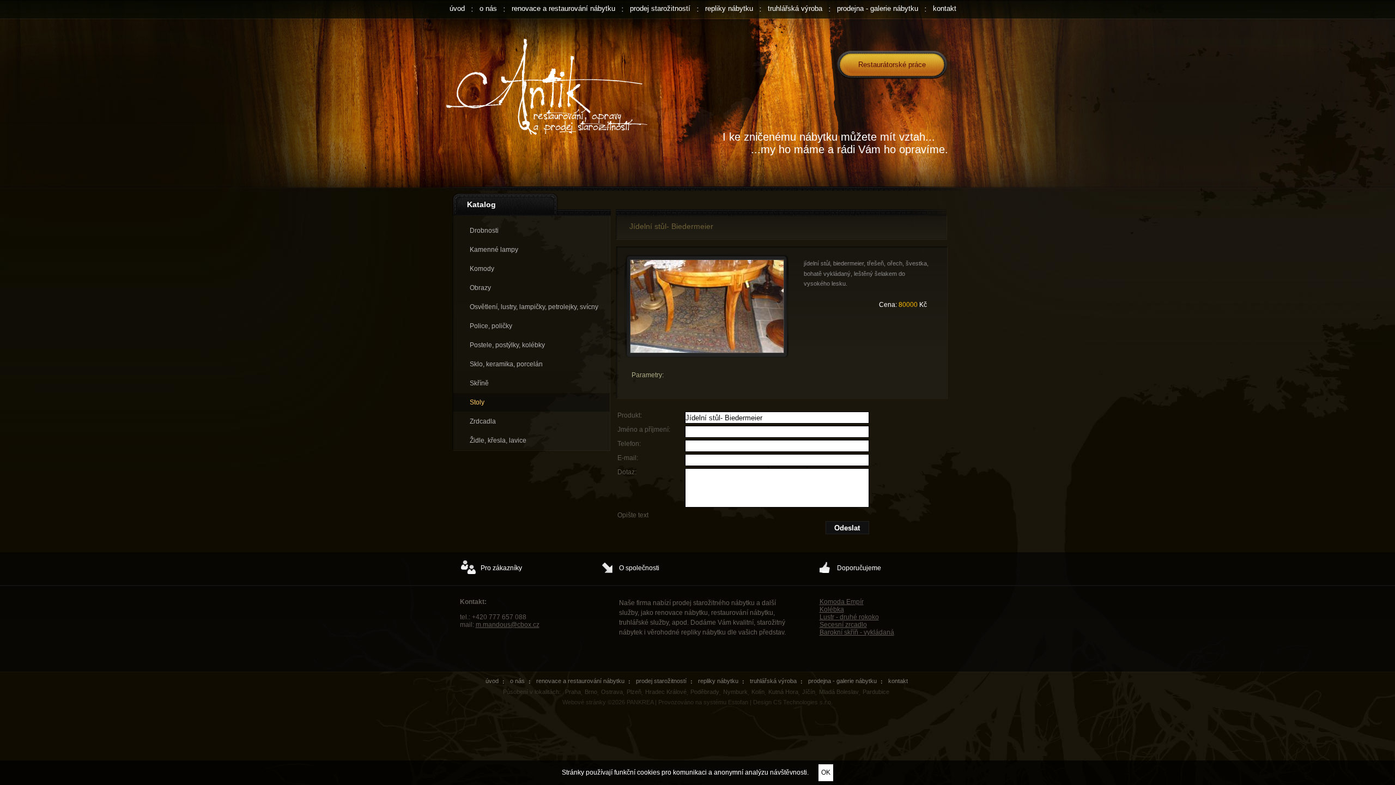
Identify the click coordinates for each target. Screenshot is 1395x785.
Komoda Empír (842, 602)
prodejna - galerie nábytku (877, 8)
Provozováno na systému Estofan (703, 702)
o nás (488, 8)
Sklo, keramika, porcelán (506, 364)
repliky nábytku (729, 8)
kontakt (944, 8)
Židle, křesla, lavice (498, 440)
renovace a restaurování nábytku (563, 8)
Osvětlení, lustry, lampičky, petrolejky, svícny (534, 307)
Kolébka (832, 609)
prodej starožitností (660, 8)
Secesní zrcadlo (843, 625)
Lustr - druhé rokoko (849, 617)
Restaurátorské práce (892, 65)
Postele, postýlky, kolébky (507, 345)
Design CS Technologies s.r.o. (793, 702)
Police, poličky (491, 326)
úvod (457, 8)
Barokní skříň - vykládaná (857, 632)
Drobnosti (484, 230)
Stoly (477, 402)
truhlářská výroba (795, 8)
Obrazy (480, 288)
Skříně (479, 383)
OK (825, 772)
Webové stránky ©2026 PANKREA (607, 702)
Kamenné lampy (494, 249)
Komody (482, 269)
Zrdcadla (483, 421)
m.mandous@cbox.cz (507, 625)
